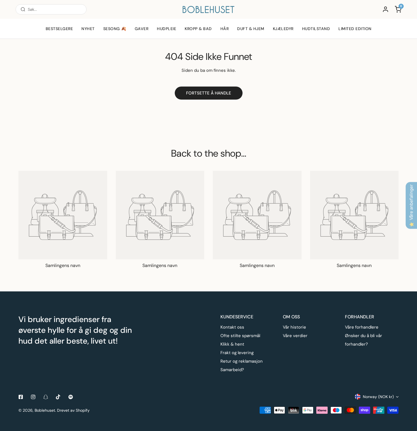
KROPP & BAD (198, 28)
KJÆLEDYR (283, 28)
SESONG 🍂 (114, 28)
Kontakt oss (232, 327)
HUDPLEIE (166, 28)
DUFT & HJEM (250, 28)
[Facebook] (20, 397)
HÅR (224, 28)
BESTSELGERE (59, 28)
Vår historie (294, 327)
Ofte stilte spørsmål (240, 336)
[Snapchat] (45, 397)
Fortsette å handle (208, 93)
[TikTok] (58, 396)
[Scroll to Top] (406, 401)
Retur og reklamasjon (241, 361)
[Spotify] (70, 397)
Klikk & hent (232, 344)
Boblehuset (45, 410)
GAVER (142, 28)
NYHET (88, 28)
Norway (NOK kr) (378, 396)
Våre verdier (295, 336)
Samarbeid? (232, 370)
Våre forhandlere (361, 327)
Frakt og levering (237, 353)
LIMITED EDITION (355, 28)
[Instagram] (33, 397)
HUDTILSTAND (316, 28)
